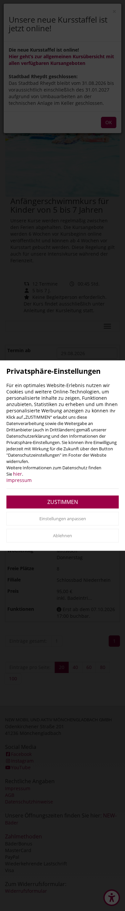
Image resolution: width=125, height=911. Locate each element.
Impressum (19, 480)
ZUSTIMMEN (62, 501)
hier (17, 473)
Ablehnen (62, 536)
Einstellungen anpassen (62, 518)
